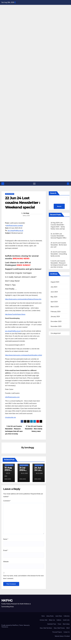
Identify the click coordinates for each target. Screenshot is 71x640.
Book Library (66, 624)
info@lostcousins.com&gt (14, 225)
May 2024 (54, 297)
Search (53, 193)
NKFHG (2, 18)
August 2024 (55, 282)
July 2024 (54, 287)
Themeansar (4, 627)
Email (5, 550)
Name (5, 539)
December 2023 (56, 321)
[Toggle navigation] (34, 183)
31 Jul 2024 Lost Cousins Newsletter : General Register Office (58, 236)
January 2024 (55, 316)
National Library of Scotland (62, 636)
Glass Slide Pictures (59, 628)
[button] (65, 183)
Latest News (58, 616)
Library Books (50, 616)
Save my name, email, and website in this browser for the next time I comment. (23, 577)
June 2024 (54, 292)
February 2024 (56, 311)
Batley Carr (52, 620)
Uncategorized (10, 193)
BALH (68, 628)
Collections (67, 616)
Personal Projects (57, 632)
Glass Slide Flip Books (46, 628)
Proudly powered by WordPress (10, 625)
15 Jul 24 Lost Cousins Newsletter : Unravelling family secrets (59, 254)
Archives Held (43, 620)
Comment (7, 501)
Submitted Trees (51, 624)
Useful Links (66, 620)
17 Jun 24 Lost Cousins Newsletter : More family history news (33, 428)
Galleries (59, 620)
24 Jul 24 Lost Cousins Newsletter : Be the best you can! (59, 245)
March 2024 (55, 306)
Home (43, 616)
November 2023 (56, 326)
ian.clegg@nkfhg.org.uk (15, 230)
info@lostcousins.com (12, 397)
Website (6, 561)
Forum (59, 624)
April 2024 (54, 301)
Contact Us (67, 632)
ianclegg (26, 213)
